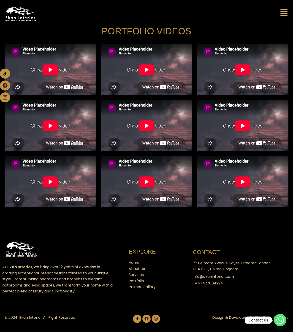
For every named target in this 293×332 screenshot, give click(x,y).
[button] (284, 13)
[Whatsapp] (280, 320)
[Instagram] (5, 97)
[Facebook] (5, 85)
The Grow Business (271, 317)
